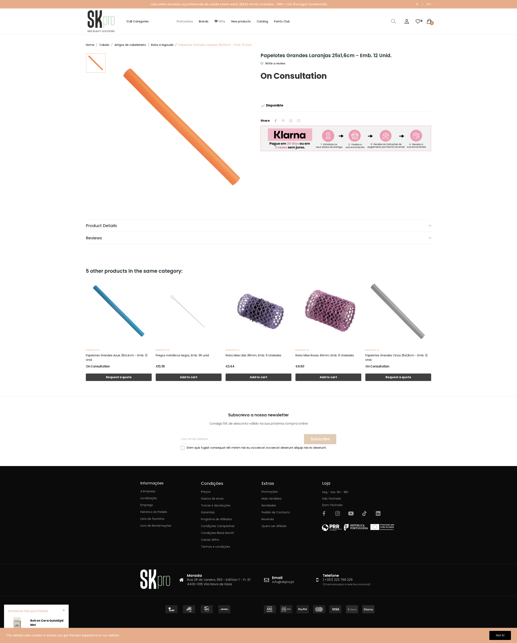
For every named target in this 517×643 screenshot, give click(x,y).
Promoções (270, 492)
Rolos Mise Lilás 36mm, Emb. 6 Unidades (253, 355)
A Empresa (147, 491)
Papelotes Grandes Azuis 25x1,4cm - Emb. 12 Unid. (116, 357)
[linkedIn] (378, 513)
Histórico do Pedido (153, 512)
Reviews (94, 238)
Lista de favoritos (152, 519)
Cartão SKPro (210, 540)
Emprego (146, 505)
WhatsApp (291, 121)
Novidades (269, 505)
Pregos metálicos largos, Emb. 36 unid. (182, 355)
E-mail (299, 121)
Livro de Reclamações (155, 526)
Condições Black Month (217, 533)
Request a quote (119, 377)
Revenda (268, 519)
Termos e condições (215, 547)
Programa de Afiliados (216, 519)
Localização (148, 498)
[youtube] (351, 513)
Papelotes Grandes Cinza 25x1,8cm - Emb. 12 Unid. (396, 357)
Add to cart (188, 377)
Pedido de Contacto (276, 512)
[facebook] (323, 513)
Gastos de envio (212, 499)
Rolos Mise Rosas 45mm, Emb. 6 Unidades (324, 355)
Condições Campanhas (217, 526)
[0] (417, 21)
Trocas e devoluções (215, 505)
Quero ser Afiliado (274, 526)
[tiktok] (364, 513)
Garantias (208, 512)
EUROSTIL (93, 350)
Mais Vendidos (272, 499)
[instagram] (337, 513)
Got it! (500, 635)
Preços (205, 492)
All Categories (139, 21)
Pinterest (283, 121)
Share (276, 121)
